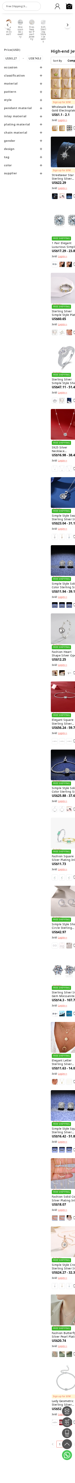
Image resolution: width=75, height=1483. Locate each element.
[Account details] (57, 6)
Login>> (62, 120)
